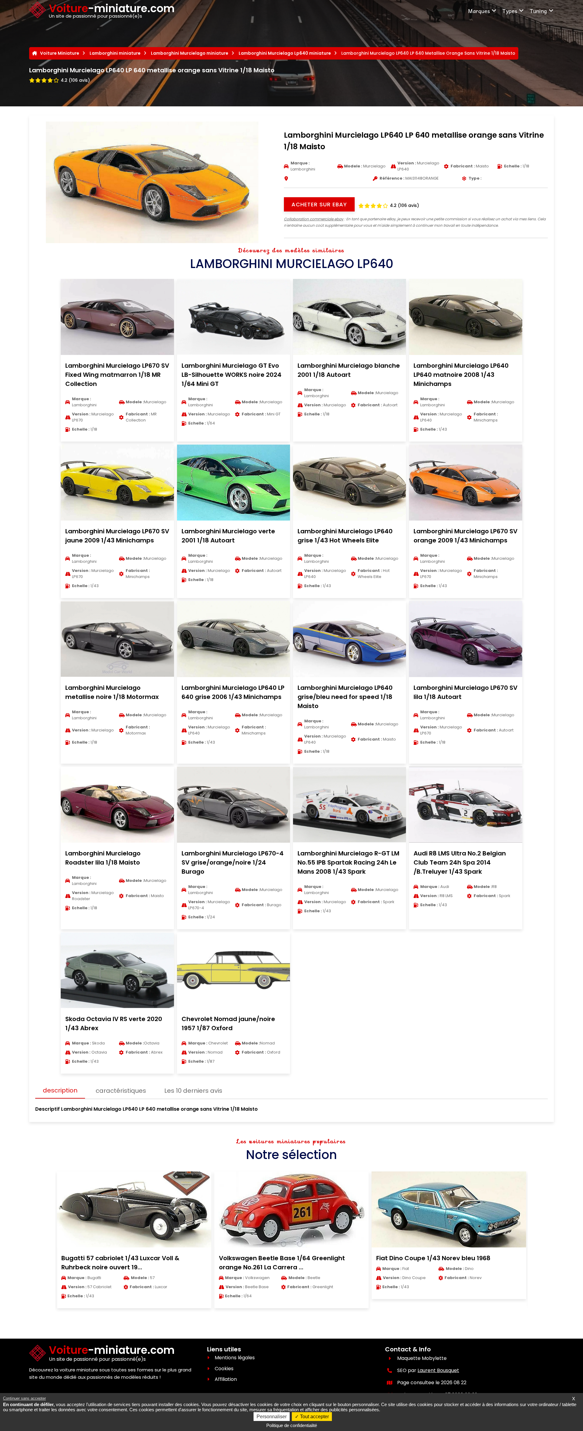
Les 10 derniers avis (193, 1090)
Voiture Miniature (59, 53)
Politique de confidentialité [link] (291, 1425)
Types (509, 10)
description (60, 1090)
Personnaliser (272, 1416)
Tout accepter (314, 1416)
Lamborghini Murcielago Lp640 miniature (285, 53)
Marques (479, 10)
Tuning (538, 10)
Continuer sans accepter (24, 1398)
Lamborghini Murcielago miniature (189, 53)
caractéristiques (121, 1090)
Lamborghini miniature (115, 53)
